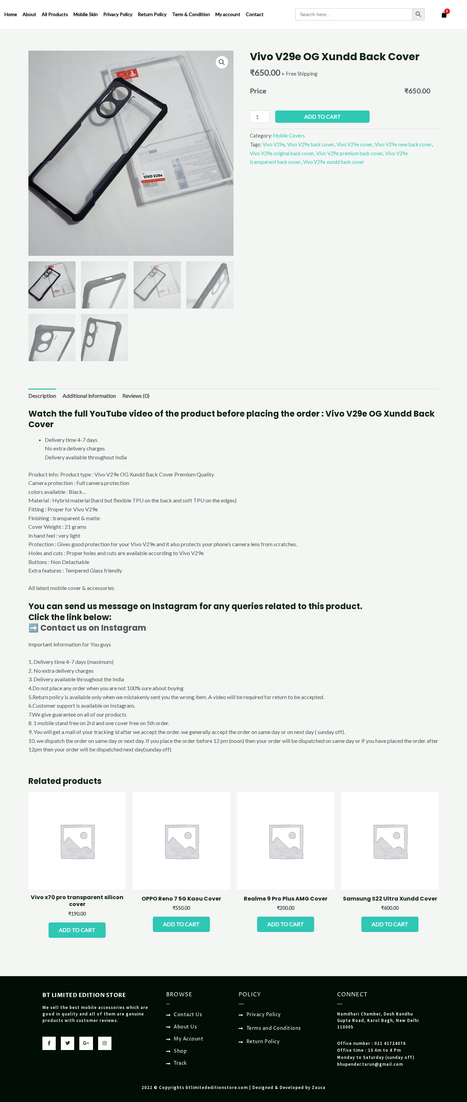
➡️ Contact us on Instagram (87, 627)
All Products (55, 14)
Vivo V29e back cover (310, 144)
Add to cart (322, 116)
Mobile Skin (86, 14)
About (29, 14)
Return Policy (152, 14)
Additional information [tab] (89, 395)
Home (10, 14)
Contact (255, 14)
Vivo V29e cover (354, 144)
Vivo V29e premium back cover (349, 153)
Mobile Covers (289, 136)
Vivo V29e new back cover (403, 144)
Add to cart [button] (77, 930)
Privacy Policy (117, 14)
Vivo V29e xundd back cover (333, 162)
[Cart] (444, 14)
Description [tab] (42, 395)
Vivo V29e (274, 144)
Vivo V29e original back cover (282, 153)
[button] (222, 62)
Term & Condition (191, 14)
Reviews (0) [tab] (135, 395)
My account (227, 14)
